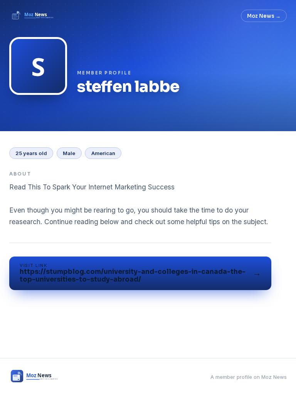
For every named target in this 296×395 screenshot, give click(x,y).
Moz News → (264, 16)
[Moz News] (33, 15)
